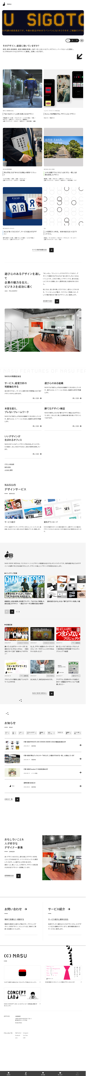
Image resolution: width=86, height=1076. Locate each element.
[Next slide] (12, 612)
